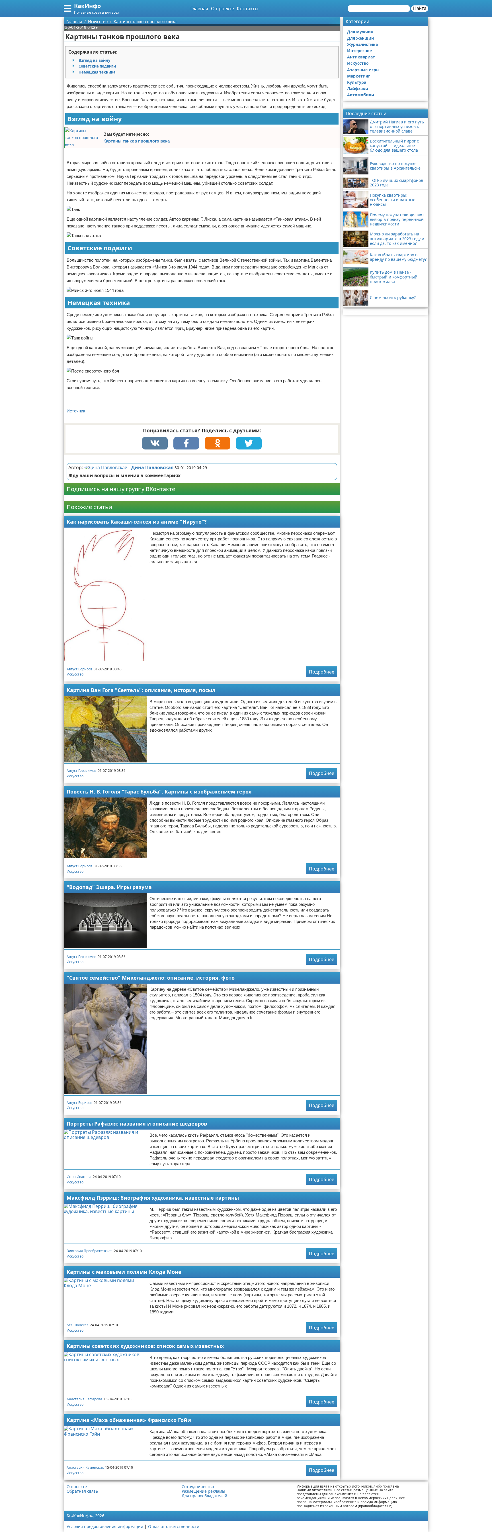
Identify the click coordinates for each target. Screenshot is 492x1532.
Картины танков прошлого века (136, 141)
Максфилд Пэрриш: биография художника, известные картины (153, 1197)
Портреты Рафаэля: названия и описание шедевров (137, 1123)
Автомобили (360, 94)
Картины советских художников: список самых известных (145, 1345)
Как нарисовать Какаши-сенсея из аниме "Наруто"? (137, 521)
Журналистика (362, 44)
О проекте (222, 8)
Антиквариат (361, 57)
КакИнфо (87, 6)
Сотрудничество (198, 1486)
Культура (356, 82)
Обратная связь (82, 1491)
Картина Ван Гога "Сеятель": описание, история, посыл (141, 690)
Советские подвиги (97, 66)
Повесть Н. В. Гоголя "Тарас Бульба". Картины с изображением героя (159, 791)
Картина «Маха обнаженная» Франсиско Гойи (129, 1420)
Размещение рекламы (203, 1491)
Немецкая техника (97, 72)
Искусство (75, 674)
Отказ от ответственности (173, 1526)
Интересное (359, 50)
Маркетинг (358, 76)
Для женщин (360, 38)
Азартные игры (363, 69)
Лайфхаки (357, 88)
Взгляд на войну (94, 60)
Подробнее (321, 672)
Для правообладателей (204, 1496)
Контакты (247, 8)
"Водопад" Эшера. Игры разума (109, 887)
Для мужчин (360, 31)
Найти (419, 8)
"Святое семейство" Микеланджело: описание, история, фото (151, 977)
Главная (199, 8)
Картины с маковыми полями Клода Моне (124, 1271)
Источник (76, 410)
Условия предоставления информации (105, 1526)
